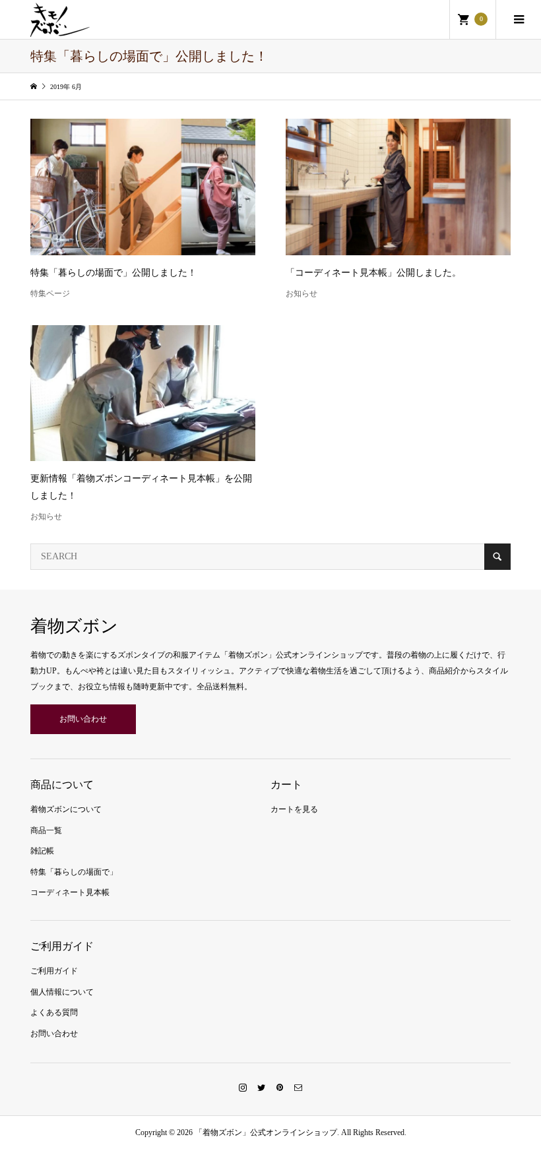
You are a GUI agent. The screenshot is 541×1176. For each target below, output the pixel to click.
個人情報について (62, 992)
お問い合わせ (83, 719)
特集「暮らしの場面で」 (73, 872)
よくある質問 (54, 1012)
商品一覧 (46, 830)
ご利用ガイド (54, 970)
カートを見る (294, 809)
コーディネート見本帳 (70, 892)
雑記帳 (42, 850)
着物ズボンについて (66, 809)
